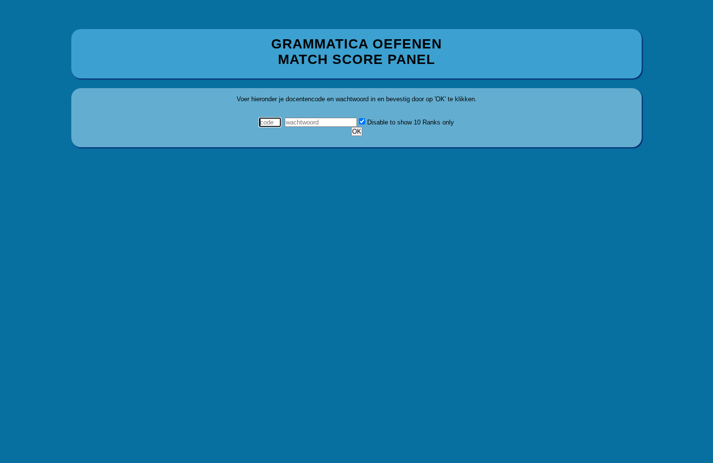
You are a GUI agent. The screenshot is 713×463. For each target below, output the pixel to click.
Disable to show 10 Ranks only (409, 122)
